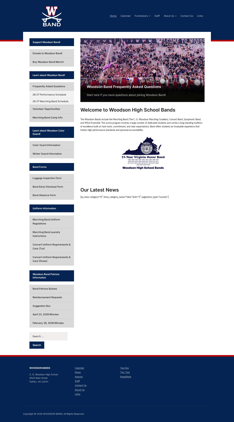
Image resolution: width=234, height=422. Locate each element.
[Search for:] (51, 336)
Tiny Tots (125, 372)
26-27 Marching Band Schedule (50, 101)
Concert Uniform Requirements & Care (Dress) (52, 259)
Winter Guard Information (47, 153)
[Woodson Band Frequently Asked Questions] (142, 69)
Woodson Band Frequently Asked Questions (124, 87)
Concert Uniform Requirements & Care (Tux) (52, 246)
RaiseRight (125, 376)
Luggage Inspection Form (47, 178)
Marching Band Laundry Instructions (46, 234)
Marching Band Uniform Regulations (46, 221)
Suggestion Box (41, 305)
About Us (169, 15)
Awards (79, 376)
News (78, 372)
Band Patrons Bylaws (45, 288)
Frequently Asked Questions (49, 86)
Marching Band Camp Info (48, 117)
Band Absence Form (44, 195)
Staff (157, 15)
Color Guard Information (46, 145)
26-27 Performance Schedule (49, 94)
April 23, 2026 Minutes (46, 314)
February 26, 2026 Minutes (48, 322)
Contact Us (187, 15)
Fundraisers (141, 15)
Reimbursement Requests (47, 297)
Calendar (126, 15)
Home (113, 15)
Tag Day (124, 368)
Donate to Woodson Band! (47, 53)
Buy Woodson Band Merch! (48, 61)
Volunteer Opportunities (46, 108)
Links (200, 15)
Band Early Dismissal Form (48, 186)
